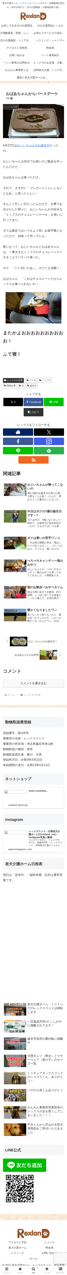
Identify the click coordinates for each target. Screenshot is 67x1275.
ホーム (33, 1258)
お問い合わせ (49, 1252)
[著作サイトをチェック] (18, 432)
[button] (34, 412)
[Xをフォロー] (49, 432)
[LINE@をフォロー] (18, 450)
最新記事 (11, 385)
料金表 (49, 1247)
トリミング (17, 1252)
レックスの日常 (15, 380)
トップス (46, 380)
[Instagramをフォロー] (49, 441)
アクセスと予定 (17, 1242)
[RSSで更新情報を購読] (33, 460)
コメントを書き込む (33, 683)
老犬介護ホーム (17, 1247)
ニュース (49, 1242)
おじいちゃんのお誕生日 (33, 145)
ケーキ (32, 380)
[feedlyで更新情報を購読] (49, 450)
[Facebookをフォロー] (18, 441)
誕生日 (33, 385)
